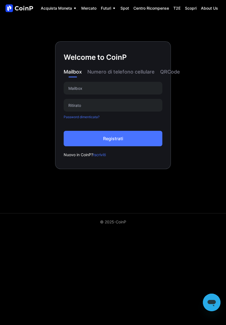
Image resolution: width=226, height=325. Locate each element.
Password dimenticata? (81, 117)
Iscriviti (99, 154)
